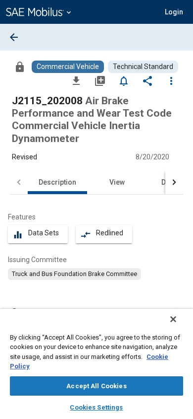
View (117, 182)
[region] (96, 364)
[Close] (173, 319)
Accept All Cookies (96, 386)
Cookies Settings (96, 407)
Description (57, 182)
